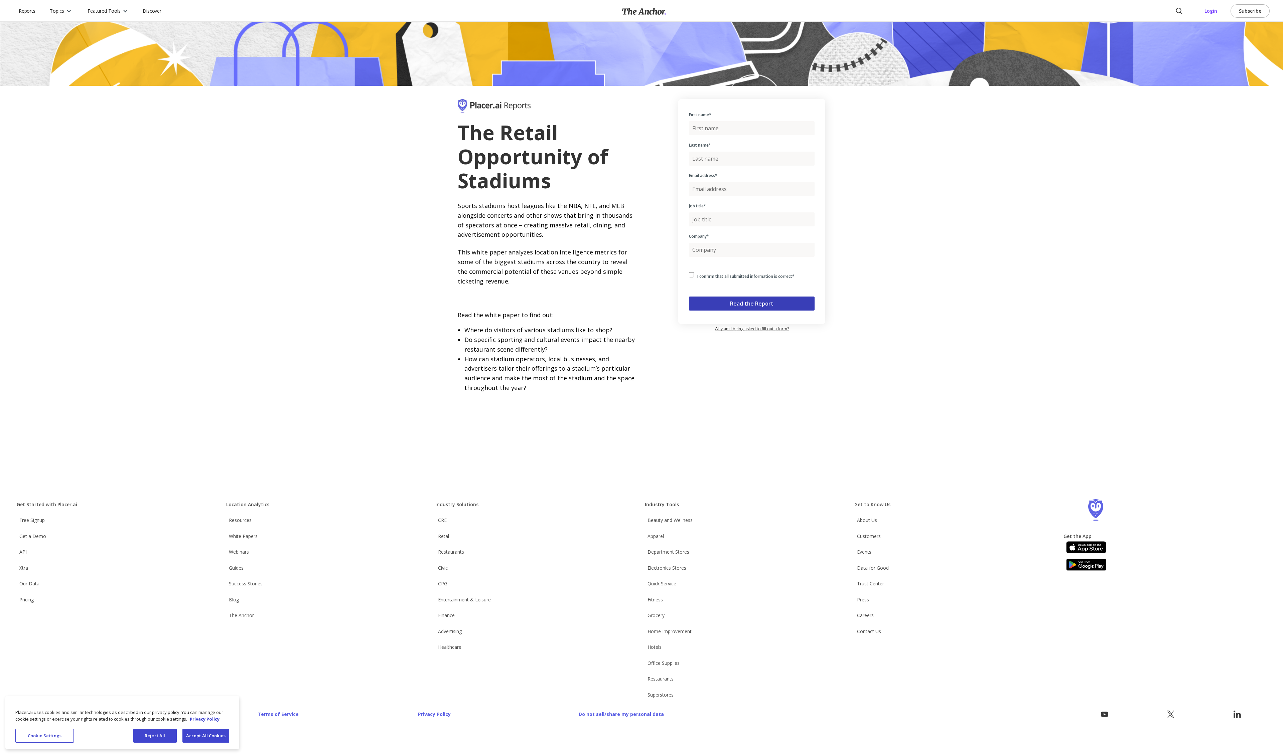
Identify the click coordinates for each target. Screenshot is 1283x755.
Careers (865, 615)
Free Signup (32, 520)
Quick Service (662, 583)
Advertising (450, 631)
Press (863, 599)
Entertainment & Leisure (464, 599)
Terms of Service (278, 714)
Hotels (655, 647)
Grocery (656, 615)
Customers (869, 536)
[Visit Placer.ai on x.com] (1171, 714)
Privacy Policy (434, 714)
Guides (236, 568)
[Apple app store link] (1086, 547)
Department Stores (668, 552)
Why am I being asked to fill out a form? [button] (752, 329)
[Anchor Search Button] (1179, 11)
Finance (446, 615)
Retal (443, 536)
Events (864, 552)
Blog (234, 599)
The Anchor (241, 615)
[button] (60, 11)
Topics (57, 11)
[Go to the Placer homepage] (1095, 510)
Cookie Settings (44, 736)
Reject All (155, 736)
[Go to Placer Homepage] (504, 110)
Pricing (26, 599)
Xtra (23, 568)
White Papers (243, 536)
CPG (442, 583)
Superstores (661, 695)
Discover (152, 11)
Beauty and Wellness (670, 520)
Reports (27, 11)
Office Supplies (664, 663)
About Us (867, 520)
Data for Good (873, 568)
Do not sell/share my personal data (621, 714)
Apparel (656, 536)
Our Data (29, 583)
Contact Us (869, 631)
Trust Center (870, 583)
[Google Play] (1086, 565)
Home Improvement (670, 631)
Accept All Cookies (206, 736)
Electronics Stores (667, 568)
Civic (443, 568)
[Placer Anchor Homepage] (644, 11)
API (23, 552)
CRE (442, 520)
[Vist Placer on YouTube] (1105, 714)
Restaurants (451, 552)
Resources (240, 520)
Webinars (239, 552)
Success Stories (246, 583)
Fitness (655, 599)
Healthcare (449, 647)
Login (1210, 11)
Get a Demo (32, 536)
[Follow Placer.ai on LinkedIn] (1237, 714)
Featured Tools (104, 11)
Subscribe (1250, 11)
